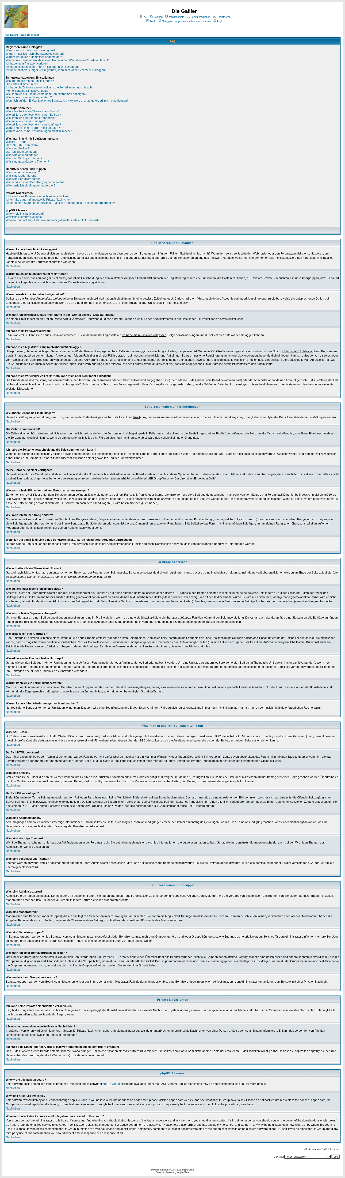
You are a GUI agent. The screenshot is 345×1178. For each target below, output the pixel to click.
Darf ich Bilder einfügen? (22, 151)
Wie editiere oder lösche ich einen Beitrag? (33, 114)
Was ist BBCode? (17, 142)
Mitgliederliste (176, 16)
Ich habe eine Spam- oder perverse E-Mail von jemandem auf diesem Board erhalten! (60, 203)
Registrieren (223, 16)
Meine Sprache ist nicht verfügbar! (27, 90)
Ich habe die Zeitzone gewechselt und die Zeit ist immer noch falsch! (49, 87)
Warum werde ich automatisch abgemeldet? (34, 57)
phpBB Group (111, 1084)
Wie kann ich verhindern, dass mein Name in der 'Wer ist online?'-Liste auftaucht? (58, 60)
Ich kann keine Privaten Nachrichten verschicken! (37, 196)
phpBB (165, 1169)
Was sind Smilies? (17, 148)
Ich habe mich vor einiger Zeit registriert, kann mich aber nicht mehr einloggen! (56, 70)
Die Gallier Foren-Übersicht (22, 35)
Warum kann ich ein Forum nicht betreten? (33, 127)
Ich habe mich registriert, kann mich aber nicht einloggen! (42, 66)
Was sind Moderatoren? (21, 175)
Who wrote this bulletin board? (25, 213)
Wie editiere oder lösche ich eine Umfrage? (33, 124)
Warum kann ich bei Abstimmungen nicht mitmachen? (40, 131)
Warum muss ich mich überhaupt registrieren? (35, 53)
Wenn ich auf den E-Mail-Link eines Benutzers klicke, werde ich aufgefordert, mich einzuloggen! (67, 100)
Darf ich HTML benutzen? (22, 145)
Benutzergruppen (200, 16)
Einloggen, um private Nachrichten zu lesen (186, 21)
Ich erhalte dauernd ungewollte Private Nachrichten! (39, 199)
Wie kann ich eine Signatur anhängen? (31, 118)
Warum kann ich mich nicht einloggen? (30, 50)
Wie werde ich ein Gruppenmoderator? (30, 185)
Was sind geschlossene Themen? (27, 161)
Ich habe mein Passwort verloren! (27, 63)
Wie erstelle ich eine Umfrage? (25, 121)
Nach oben (13, 266)
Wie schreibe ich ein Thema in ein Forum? (33, 111)
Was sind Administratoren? (23, 172)
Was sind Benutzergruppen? (24, 179)
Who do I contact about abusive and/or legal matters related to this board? (53, 220)
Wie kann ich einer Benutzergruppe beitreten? (35, 182)
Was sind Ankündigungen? (23, 155)
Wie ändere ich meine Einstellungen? (30, 81)
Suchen (158, 16)
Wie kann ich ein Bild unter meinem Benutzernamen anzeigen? (46, 94)
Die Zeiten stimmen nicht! (22, 84)
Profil (152, 21)
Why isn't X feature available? (24, 217)
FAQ (145, 16)
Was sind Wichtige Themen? (24, 158)
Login (220, 21)
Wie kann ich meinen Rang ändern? (29, 97)
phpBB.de (184, 1172)
